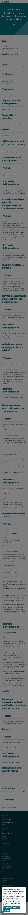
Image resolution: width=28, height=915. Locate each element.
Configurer (6, 910)
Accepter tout (7, 907)
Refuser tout (16, 907)
